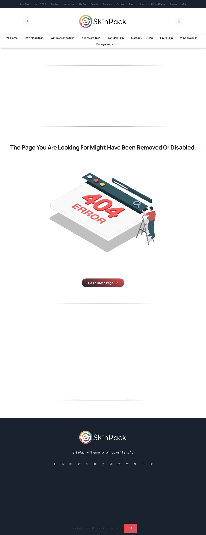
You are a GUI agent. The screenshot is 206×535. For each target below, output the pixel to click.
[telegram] (151, 464)
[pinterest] (79, 464)
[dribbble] (111, 464)
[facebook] (55, 464)
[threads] (87, 464)
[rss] (119, 464)
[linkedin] (103, 464)
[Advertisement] (103, 95)
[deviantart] (135, 464)
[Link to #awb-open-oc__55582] (27, 21)
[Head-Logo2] (103, 16)
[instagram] (71, 464)
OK (130, 527)
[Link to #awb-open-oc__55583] (179, 21)
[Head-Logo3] (103, 432)
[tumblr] (127, 464)
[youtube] (95, 464)
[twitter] (63, 464)
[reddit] (143, 464)
